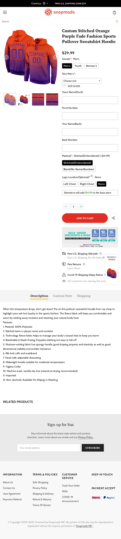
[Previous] (6, 57)
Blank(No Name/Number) (78, 169)
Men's (67, 65)
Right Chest (87, 183)
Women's (91, 65)
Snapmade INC (84, 525)
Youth (78, 65)
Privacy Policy (85, 437)
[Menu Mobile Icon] (5, 12)
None (101, 183)
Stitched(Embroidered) (77, 162)
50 (69, 281)
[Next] (55, 57)
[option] (31, 57)
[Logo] (61, 12)
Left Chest (69, 183)
